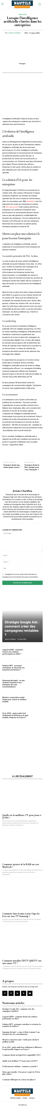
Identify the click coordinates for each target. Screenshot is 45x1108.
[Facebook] (4, 993)
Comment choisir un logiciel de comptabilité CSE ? (21, 1055)
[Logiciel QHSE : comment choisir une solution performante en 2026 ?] (37, 652)
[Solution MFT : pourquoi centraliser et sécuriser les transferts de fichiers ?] (37, 668)
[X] (23, 993)
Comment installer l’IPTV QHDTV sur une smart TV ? (21, 962)
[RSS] (17, 993)
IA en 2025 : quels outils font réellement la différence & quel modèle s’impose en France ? (15, 715)
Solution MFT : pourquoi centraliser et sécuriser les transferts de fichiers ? (13, 668)
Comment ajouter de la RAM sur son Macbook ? (20, 865)
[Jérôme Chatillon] (22, 481)
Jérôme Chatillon (14, 33)
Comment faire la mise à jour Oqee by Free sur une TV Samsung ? (21, 915)
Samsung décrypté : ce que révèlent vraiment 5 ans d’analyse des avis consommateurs (13, 683)
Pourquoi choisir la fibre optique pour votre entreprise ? (31, 467)
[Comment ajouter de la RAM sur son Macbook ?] (22, 846)
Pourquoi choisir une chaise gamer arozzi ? (11, 466)
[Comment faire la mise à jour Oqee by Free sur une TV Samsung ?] (22, 895)
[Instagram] (11, 993)
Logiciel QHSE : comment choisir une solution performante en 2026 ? (12, 652)
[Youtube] (29, 993)
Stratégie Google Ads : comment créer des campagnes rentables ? (22, 628)
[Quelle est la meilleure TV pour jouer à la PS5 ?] (22, 796)
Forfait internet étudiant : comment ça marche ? (20, 1066)
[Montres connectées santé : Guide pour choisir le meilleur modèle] (37, 699)
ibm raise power (12, 207)
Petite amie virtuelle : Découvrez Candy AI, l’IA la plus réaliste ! (21, 1073)
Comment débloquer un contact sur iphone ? (19, 1079)
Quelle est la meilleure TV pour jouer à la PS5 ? (21, 816)
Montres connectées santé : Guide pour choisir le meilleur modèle (14, 699)
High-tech (22, 14)
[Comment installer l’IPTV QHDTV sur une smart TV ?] (22, 942)
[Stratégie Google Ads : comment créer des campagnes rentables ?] (22, 616)
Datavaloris (31, 201)
